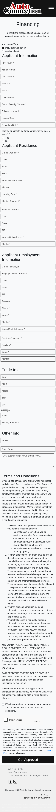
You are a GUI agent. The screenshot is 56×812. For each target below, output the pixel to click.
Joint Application (13, 51)
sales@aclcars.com (17, 772)
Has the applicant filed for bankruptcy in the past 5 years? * (26, 132)
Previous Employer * (12, 338)
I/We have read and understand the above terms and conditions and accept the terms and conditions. (28, 707)
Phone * (6, 83)
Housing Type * (9, 194)
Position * (6, 301)
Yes (7, 138)
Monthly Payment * (11, 201)
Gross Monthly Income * (13, 329)
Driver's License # (10, 111)
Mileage (6, 410)
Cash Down (7, 449)
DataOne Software (47, 804)
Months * (6, 187)
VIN (4, 405)
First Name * (8, 63)
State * (5, 166)
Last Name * (8, 77)
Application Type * (11, 44)
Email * (5, 90)
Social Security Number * (14, 104)
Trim (4, 398)
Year (4, 377)
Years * (5, 315)
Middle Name (8, 70)
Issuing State (8, 118)
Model (5, 391)
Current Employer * (11, 267)
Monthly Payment (10, 422)
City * (4, 160)
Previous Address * (11, 209)
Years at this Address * (13, 180)
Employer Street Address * (14, 273)
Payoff (5, 415)
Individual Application (15, 48)
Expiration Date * (10, 125)
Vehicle (5, 440)
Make (4, 384)
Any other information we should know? (22, 456)
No (6, 141)
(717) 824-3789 (15, 769)
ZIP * (4, 173)
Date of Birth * (8, 97)
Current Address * (10, 153)
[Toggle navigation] (51, 8)
